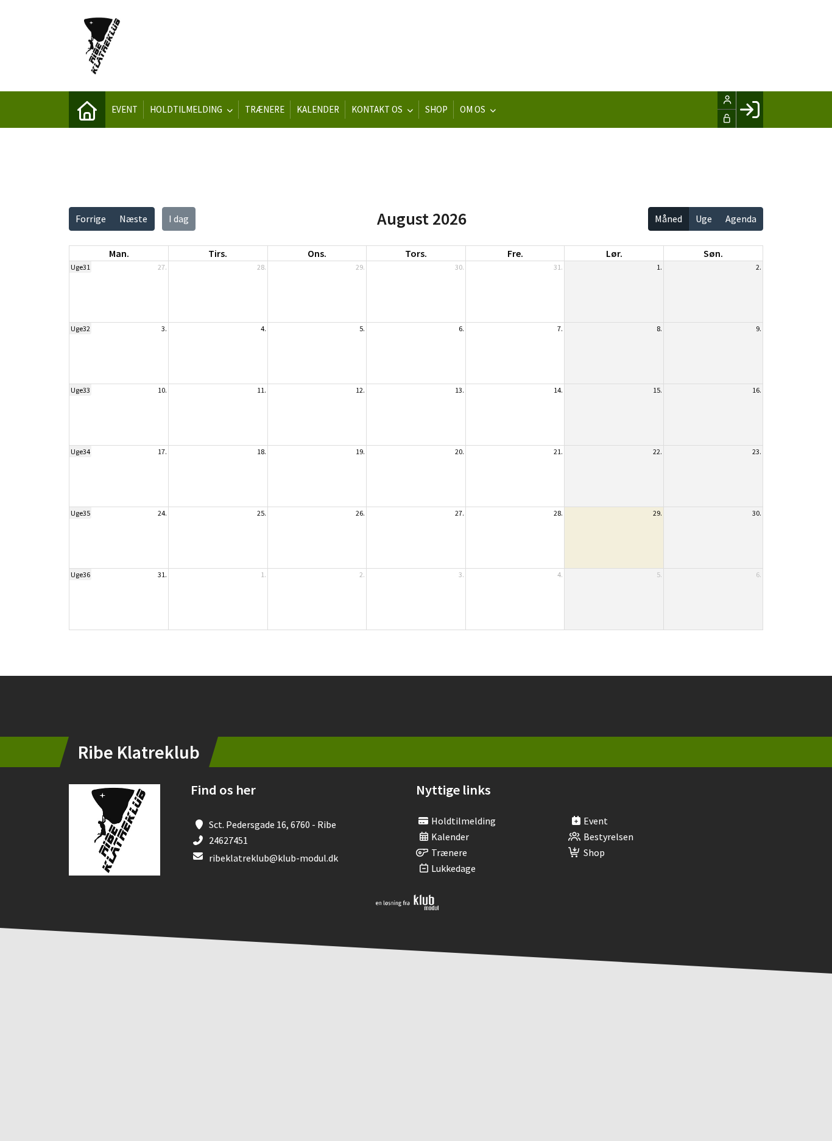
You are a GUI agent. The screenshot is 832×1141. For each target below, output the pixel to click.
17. (162, 451)
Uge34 (80, 451)
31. (558, 267)
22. (657, 451)
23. (756, 451)
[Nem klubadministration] (407, 907)
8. (659, 328)
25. (261, 513)
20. (459, 451)
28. (261, 267)
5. (362, 328)
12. (360, 390)
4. (263, 328)
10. (162, 390)
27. (162, 267)
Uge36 (80, 574)
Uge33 (80, 390)
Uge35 (80, 513)
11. (261, 390)
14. (558, 390)
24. (162, 513)
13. (459, 390)
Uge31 (80, 267)
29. (360, 267)
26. (360, 513)
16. (756, 390)
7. (560, 328)
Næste (133, 218)
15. (657, 390)
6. (461, 328)
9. (758, 328)
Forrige (91, 218)
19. (360, 451)
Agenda (740, 218)
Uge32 (80, 328)
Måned (668, 218)
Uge (704, 218)
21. (558, 451)
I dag (179, 218)
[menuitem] (87, 109)
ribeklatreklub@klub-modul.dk (273, 858)
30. (459, 267)
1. (659, 267)
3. (164, 328)
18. (261, 451)
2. (758, 267)
